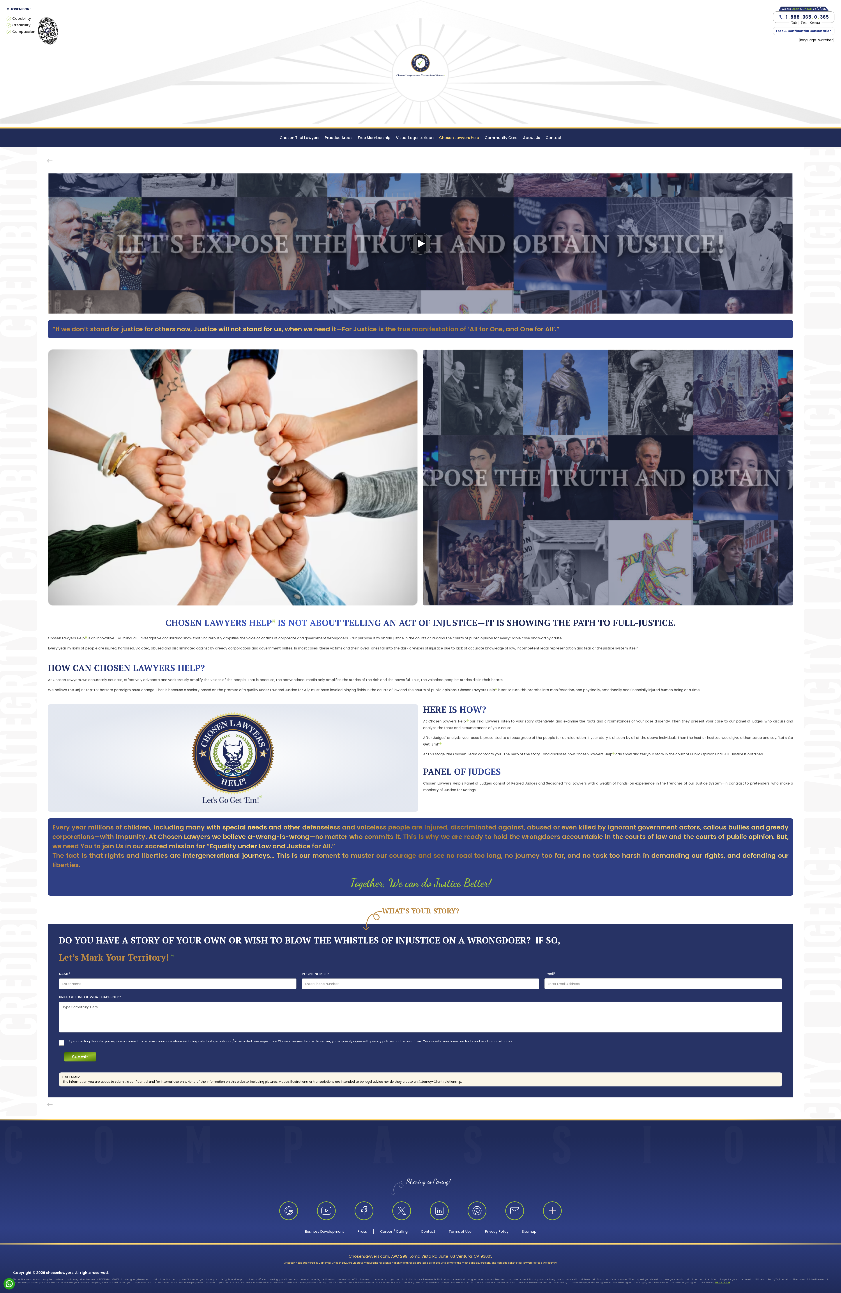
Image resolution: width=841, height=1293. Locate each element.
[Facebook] (364, 1210)
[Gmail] (514, 1210)
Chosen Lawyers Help (459, 137)
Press (362, 1231)
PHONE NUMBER (315, 973)
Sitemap (529, 1231)
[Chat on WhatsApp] (9, 1283)
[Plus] (552, 1210)
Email (549, 973)
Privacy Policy (497, 1231)
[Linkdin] (439, 1210)
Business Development (324, 1231)
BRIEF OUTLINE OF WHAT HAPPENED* (90, 997)
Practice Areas (338, 137)
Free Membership (374, 137)
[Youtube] (326, 1210)
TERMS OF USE (722, 1282)
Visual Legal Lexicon (415, 137)
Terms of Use (460, 1231)
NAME (65, 973)
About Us (531, 137)
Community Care (501, 137)
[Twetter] (401, 1210)
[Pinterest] (477, 1210)
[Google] (288, 1210)
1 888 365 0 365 (807, 17)
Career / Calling (394, 1231)
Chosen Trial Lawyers (299, 137)
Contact (554, 137)
